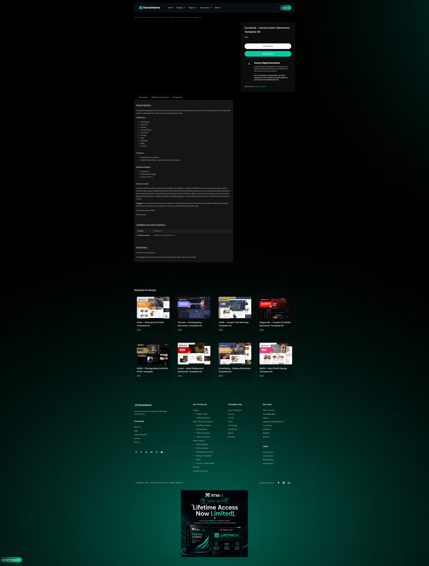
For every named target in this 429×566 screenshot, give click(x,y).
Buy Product (268, 54)
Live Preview (268, 46)
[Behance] (151, 452)
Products (179, 7)
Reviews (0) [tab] (177, 97)
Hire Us (217, 7)
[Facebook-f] (136, 452)
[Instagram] (157, 452)
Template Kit (163, 17)
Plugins (192, 7)
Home (170, 7)
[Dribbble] (146, 452)
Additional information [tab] (160, 97)
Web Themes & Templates (148, 17)
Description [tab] (143, 97)
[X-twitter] (141, 452)
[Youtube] (162, 452)
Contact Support (260, 86)
